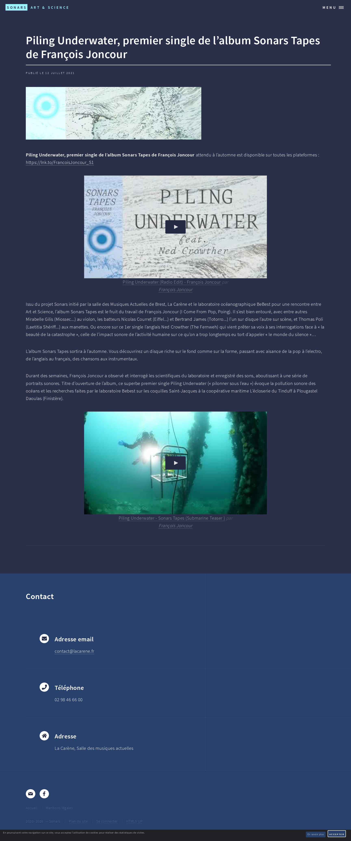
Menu (330, 7)
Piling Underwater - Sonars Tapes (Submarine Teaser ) (172, 555)
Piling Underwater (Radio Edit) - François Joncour (172, 319)
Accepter (336, 834)
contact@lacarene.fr (74, 688)
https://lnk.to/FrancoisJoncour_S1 (60, 199)
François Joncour (175, 326)
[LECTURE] (175, 264)
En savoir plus (316, 834)
